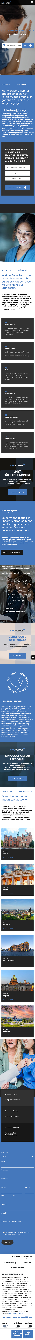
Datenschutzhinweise (15, 1232)
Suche (26, 45)
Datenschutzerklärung (22, 1317)
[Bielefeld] (17, 910)
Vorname (5, 1170)
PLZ (2, 1196)
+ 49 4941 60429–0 (11, 1116)
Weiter (7, 1242)
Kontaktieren (8, 857)
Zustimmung (10, 1262)
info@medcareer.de (12, 1100)
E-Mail (4, 1213)
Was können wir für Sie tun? (11, 1222)
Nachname (5, 1179)
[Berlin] (17, 874)
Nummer (28, 1187)
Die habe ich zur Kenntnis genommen (18, 1233)
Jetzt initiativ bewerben (12, 552)
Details (27, 1262)
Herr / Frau (5, 1153)
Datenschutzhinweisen (16, 1313)
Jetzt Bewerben (17, 492)
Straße (3, 1187)
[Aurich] (17, 839)
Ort (14, 1196)
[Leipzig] (17, 980)
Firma (3, 1161)
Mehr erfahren (17, 778)
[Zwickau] (17, 1016)
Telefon (4, 1204)
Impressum (6, 1317)
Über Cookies (17, 1267)
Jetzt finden (18, 655)
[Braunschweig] (17, 945)
